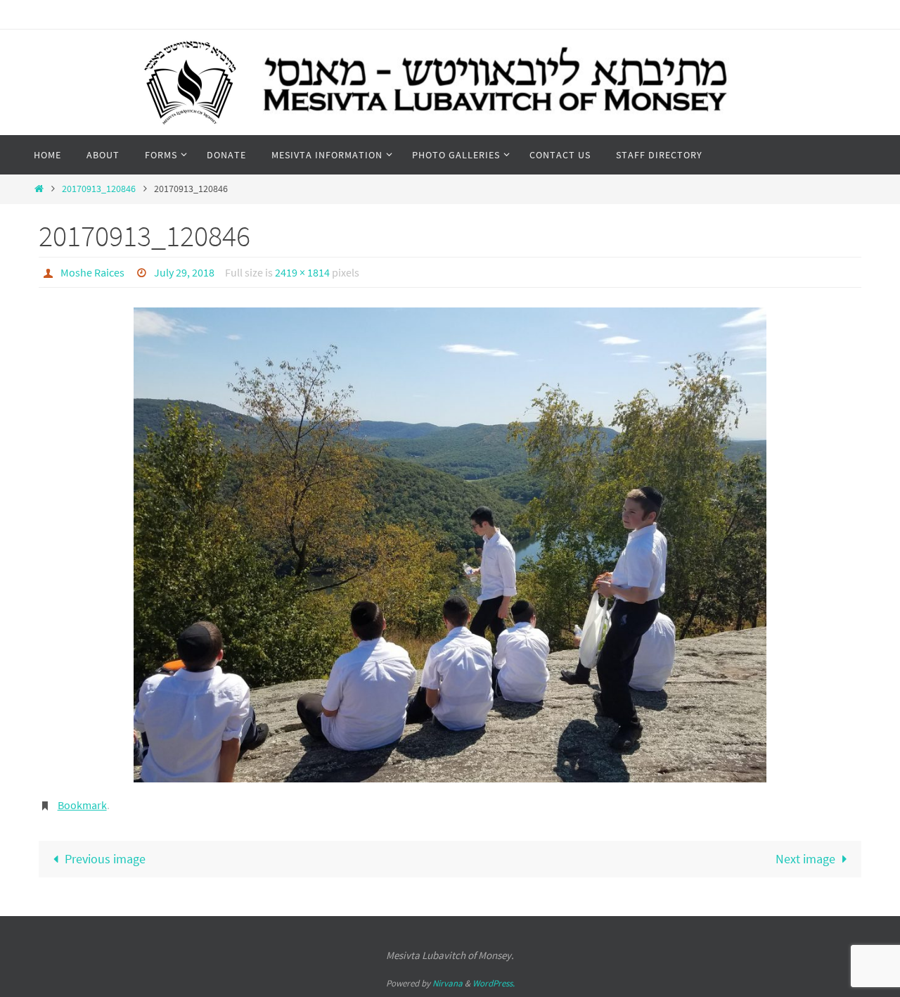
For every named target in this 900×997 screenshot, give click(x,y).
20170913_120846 (99, 188)
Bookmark (82, 805)
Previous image (105, 859)
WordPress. (493, 983)
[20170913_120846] (450, 544)
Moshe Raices (92, 272)
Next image (805, 859)
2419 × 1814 (302, 272)
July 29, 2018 (184, 272)
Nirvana (447, 983)
